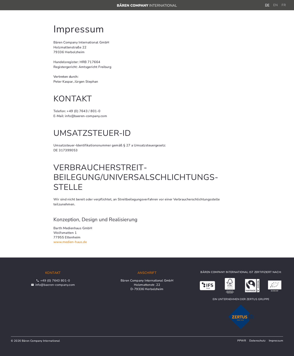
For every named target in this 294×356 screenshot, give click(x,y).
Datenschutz (257, 341)
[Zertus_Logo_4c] (241, 317)
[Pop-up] (229, 285)
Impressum (276, 341)
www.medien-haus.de (70, 242)
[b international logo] (147, 5)
